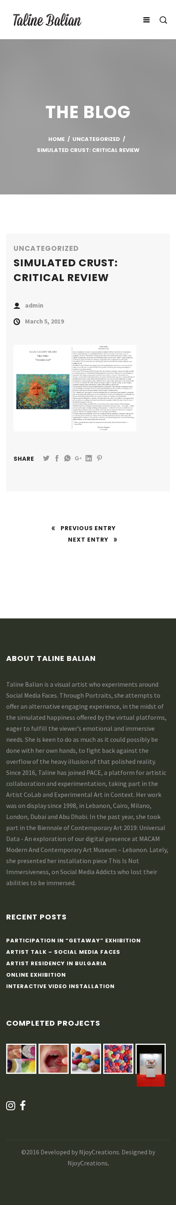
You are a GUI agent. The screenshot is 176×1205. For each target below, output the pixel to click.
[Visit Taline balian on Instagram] (11, 1107)
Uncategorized (46, 248)
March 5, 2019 (44, 321)
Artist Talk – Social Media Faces (63, 952)
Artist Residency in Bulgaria (56, 963)
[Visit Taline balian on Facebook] (23, 1107)
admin (34, 305)
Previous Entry (88, 528)
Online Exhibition (36, 975)
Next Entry (88, 540)
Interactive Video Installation (60, 986)
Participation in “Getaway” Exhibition (73, 940)
